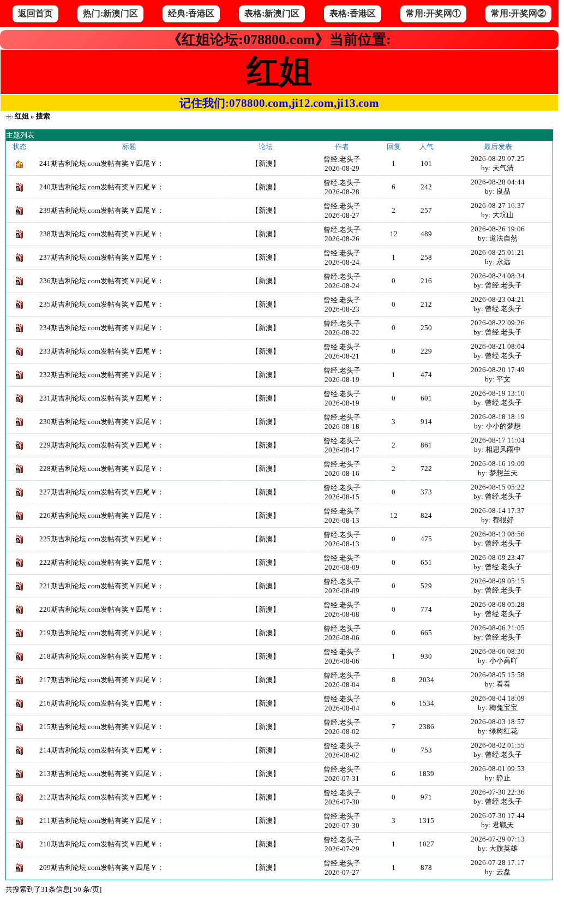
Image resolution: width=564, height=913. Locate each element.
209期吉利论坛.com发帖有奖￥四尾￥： (101, 867)
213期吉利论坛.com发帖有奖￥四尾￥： (101, 773)
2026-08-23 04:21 (498, 299)
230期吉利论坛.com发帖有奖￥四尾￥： (101, 421)
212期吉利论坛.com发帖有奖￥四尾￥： (101, 797)
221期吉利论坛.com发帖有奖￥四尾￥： (101, 586)
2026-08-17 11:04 (498, 440)
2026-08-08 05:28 (498, 604)
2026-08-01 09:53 (498, 769)
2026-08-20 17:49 (498, 370)
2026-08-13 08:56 (498, 534)
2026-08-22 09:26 (498, 323)
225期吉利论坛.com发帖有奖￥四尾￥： (101, 539)
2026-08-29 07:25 (498, 158)
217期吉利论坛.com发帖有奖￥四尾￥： (101, 680)
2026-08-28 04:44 (498, 182)
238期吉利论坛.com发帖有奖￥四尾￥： (101, 234)
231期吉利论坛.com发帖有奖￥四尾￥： (101, 398)
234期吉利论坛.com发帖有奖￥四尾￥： (101, 328)
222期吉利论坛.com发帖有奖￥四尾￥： (101, 562)
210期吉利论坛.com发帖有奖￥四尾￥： (101, 844)
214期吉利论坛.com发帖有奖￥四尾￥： (101, 750)
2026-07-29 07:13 (498, 839)
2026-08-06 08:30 (498, 651)
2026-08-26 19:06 (498, 229)
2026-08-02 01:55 (498, 745)
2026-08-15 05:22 (498, 487)
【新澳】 (265, 163)
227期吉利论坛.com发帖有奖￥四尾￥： (101, 492)
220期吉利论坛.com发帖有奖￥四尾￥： (101, 609)
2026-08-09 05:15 (498, 581)
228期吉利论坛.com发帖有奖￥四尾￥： (101, 468)
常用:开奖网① (433, 13)
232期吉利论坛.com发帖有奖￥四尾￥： (101, 375)
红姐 (22, 116)
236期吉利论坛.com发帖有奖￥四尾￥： (101, 281)
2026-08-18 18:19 (498, 417)
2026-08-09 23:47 (498, 557)
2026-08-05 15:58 (498, 675)
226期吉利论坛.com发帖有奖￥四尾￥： (101, 515)
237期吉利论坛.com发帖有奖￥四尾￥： (101, 257)
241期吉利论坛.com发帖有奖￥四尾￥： (101, 163)
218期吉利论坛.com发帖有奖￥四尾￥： (101, 656)
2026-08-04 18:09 (498, 698)
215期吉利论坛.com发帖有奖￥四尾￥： (101, 727)
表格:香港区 (352, 13)
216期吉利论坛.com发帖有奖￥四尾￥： (101, 703)
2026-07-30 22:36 (498, 792)
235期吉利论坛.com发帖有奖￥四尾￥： (101, 304)
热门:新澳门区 (110, 13)
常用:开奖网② (518, 13)
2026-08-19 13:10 (498, 393)
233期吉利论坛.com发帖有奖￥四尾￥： (101, 351)
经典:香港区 (191, 13)
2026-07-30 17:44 (498, 815)
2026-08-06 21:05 (498, 628)
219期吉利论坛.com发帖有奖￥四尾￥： (101, 633)
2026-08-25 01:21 (498, 252)
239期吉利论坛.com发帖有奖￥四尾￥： (101, 210)
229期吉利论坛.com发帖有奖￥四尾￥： (101, 445)
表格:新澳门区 (271, 13)
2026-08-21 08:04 (498, 346)
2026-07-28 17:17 (498, 862)
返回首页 (35, 13)
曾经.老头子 (342, 159)
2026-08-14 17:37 (498, 510)
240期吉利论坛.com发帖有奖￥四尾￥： (101, 187)
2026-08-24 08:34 (498, 276)
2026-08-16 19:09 (498, 464)
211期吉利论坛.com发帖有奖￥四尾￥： (101, 820)
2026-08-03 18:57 (498, 722)
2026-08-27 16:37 (498, 205)
